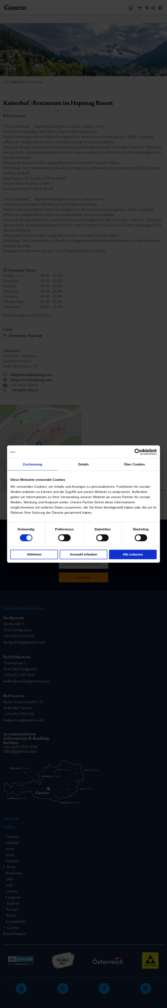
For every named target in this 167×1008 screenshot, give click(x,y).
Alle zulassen (133, 554)
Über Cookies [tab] (134, 464)
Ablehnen (34, 554)
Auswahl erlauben (83, 554)
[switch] (64, 537)
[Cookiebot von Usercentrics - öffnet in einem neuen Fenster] (138, 452)
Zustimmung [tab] (32, 464)
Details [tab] (83, 464)
